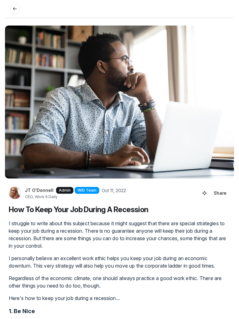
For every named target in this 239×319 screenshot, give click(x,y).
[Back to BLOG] (15, 9)
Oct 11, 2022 (114, 190)
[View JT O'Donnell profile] (15, 193)
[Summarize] (204, 193)
